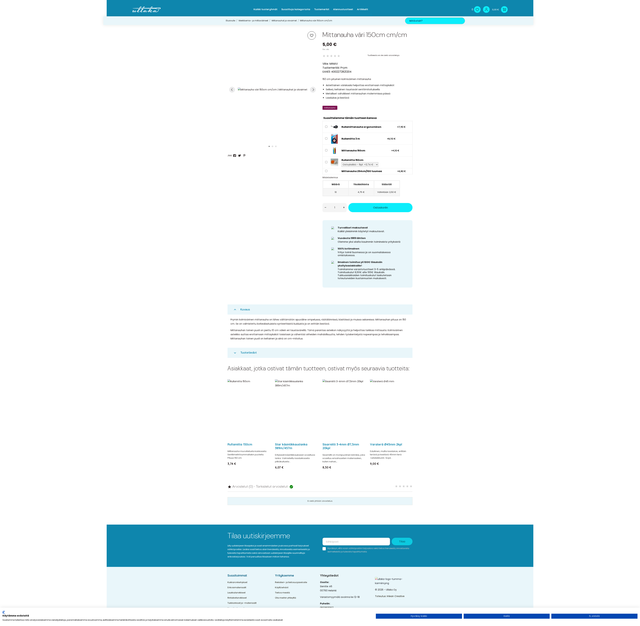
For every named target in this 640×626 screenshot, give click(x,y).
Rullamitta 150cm (240, 444)
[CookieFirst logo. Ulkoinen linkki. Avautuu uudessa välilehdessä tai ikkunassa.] (3, 612)
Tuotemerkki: (331, 68)
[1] (324, 56)
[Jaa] (235, 156)
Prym (343, 68)
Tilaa (402, 541)
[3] (331, 56)
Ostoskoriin (380, 207)
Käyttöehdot (281, 587)
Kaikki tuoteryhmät (265, 9)
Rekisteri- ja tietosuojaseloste (291, 582)
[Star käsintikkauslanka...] (313, 391)
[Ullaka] (146, 9)
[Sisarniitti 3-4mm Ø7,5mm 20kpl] (360, 391)
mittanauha (329, 107)
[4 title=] (407, 486)
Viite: (325, 64)
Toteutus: (381, 596)
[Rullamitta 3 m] (334, 138)
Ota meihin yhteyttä (285, 597)
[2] (327, 56)
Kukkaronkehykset (237, 582)
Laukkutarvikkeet (237, 592)
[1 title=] (396, 486)
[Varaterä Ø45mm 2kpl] (408, 391)
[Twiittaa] (240, 156)
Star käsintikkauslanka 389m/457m (291, 446)
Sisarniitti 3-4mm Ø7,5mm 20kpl (340, 446)
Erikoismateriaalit (237, 587)
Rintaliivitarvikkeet (237, 597)
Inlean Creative (395, 596)
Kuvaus (241, 309)
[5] (338, 56)
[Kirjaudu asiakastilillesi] (486, 9)
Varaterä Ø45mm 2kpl (386, 444)
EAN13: (326, 72)
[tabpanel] (273, 90)
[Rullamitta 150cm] (334, 162)
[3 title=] (403, 486)
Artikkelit (362, 9)
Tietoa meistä (282, 592)
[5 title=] (411, 486)
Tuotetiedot (245, 353)
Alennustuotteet (343, 9)
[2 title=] (400, 486)
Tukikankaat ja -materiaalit (242, 603)
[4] (335, 56)
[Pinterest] (244, 156)
